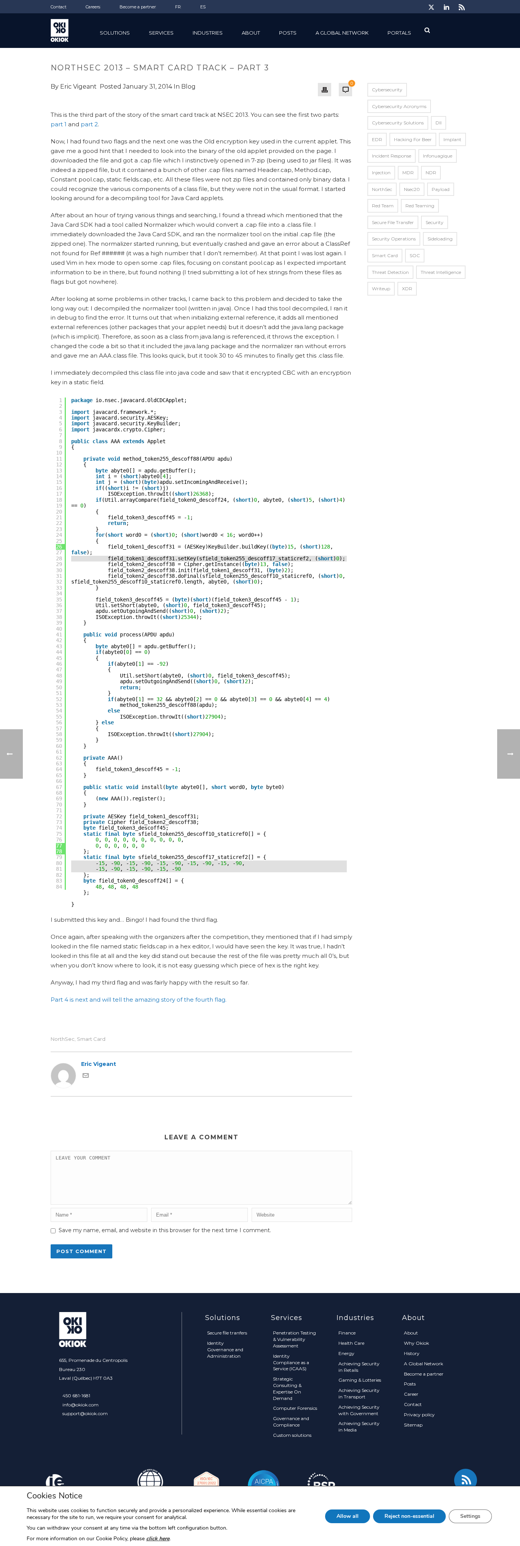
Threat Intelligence (441, 272)
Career (411, 1394)
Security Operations (394, 239)
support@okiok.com (85, 1413)
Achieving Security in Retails (359, 1367)
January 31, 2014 (147, 86)
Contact (413, 1404)
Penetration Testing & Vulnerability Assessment (294, 1339)
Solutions (115, 33)
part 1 (59, 124)
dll (438, 123)
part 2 (89, 124)
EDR (377, 139)
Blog (188, 86)
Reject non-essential (409, 1516)
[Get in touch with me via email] (86, 1076)
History (412, 1353)
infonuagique (437, 156)
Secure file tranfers (227, 1333)
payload (441, 189)
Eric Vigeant (78, 86)
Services (161, 33)
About (411, 1333)
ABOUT (251, 33)
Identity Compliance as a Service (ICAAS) (291, 1362)
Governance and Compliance (291, 1422)
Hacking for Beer (413, 139)
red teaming (419, 205)
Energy (346, 1353)
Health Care (351, 1343)
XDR (407, 288)
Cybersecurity (387, 89)
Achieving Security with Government (359, 1410)
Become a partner (423, 1374)
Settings (470, 1516)
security (434, 222)
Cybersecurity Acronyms (399, 106)
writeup (381, 288)
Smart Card (91, 1039)
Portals (399, 33)
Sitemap (413, 1425)
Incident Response (391, 156)
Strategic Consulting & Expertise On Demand (287, 1388)
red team (383, 205)
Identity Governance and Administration (225, 1349)
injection (381, 172)
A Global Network (342, 33)
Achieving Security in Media (359, 1426)
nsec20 (412, 189)
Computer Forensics (295, 1408)
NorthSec (63, 1039)
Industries (208, 33)
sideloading (440, 239)
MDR (408, 172)
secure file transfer (393, 222)
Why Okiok (416, 1343)
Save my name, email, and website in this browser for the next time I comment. (165, 1230)
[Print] (324, 89)
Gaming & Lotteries (359, 1380)
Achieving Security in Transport (359, 1393)
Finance (347, 1333)
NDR (431, 172)
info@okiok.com (80, 1405)
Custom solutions (292, 1435)
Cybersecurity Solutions (398, 123)
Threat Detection (390, 272)
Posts (288, 33)
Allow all (348, 1516)
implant (452, 139)
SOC (415, 255)
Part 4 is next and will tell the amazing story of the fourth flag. (139, 999)
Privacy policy (419, 1414)
